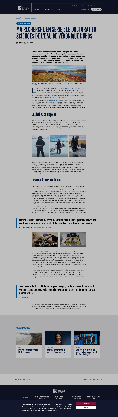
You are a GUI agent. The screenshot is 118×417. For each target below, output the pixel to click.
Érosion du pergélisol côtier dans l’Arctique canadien (28, 350)
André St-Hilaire (53, 100)
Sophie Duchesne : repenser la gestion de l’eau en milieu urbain (56, 350)
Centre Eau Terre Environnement (59, 397)
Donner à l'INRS (95, 9)
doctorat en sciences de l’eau (64, 88)
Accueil (18, 18)
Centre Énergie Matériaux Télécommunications (76, 397)
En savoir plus (54, 410)
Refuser (86, 407)
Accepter (86, 403)
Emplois (95, 5)
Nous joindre (82, 5)
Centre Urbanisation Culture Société (93, 397)
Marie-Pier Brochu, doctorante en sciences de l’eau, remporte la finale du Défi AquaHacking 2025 (86, 352)
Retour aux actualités (23, 379)
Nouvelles (90, 5)
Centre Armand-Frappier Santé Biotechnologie (42, 397)
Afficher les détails (86, 411)
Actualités (33, 18)
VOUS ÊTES (74, 5)
